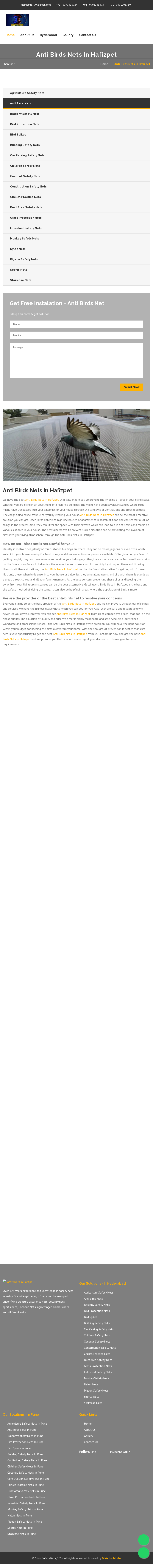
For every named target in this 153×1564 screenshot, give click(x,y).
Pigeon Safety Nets (24, 259)
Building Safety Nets (25, 145)
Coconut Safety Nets (25, 176)
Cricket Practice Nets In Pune (25, 1485)
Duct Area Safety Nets (26, 207)
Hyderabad (48, 35)
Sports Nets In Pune (20, 1527)
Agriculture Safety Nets (27, 93)
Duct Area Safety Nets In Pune (26, 1491)
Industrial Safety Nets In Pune (26, 1503)
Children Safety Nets (25, 165)
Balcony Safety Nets (25, 113)
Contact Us (87, 35)
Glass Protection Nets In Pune (26, 1497)
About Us (27, 35)
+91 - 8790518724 (66, 4)
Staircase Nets (20, 280)
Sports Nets (18, 269)
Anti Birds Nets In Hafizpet (42, 499)
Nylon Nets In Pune (19, 1515)
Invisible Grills (120, 1452)
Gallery (68, 35)
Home (10, 35)
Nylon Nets (18, 249)
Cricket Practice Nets (25, 197)
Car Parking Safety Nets (27, 155)
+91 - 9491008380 (120, 4)
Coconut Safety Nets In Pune (25, 1472)
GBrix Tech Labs (111, 1558)
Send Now (131, 387)
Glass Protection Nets (26, 217)
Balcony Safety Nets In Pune (25, 1436)
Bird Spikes (18, 134)
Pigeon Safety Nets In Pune (24, 1521)
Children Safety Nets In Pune (25, 1466)
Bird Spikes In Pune (19, 1448)
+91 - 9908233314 (93, 4)
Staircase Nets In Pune (21, 1534)
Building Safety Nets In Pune (25, 1454)
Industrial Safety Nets (26, 228)
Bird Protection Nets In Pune (25, 1442)
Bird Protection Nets (24, 124)
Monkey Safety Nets (24, 238)
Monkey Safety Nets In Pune (25, 1509)
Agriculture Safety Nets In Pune (27, 1423)
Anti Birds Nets (20, 103)
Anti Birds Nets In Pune (21, 1429)
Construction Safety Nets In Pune (28, 1478)
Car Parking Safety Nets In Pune (27, 1460)
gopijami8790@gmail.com (36, 4)
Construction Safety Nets (28, 186)
